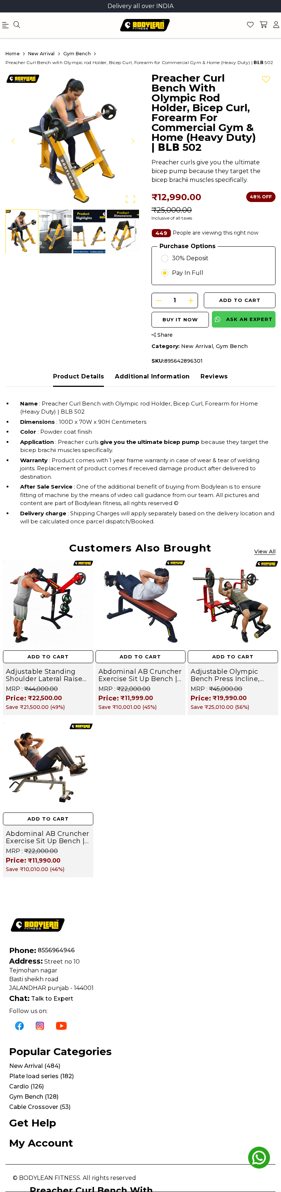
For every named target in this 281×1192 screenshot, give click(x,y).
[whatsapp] (259, 1158)
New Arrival (197, 346)
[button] (72, 140)
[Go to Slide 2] (55, 231)
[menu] (17, 25)
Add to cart (240, 300)
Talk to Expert (52, 998)
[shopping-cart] (263, 25)
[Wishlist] (250, 25)
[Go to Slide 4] (122, 231)
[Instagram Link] (39, 1025)
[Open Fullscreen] (130, 199)
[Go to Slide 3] (89, 231)
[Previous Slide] (13, 140)
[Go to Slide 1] (21, 231)
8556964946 (56, 950)
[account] (276, 25)
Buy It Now (180, 319)
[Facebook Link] (19, 1025)
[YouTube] (61, 1025)
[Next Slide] (132, 140)
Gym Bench (232, 346)
